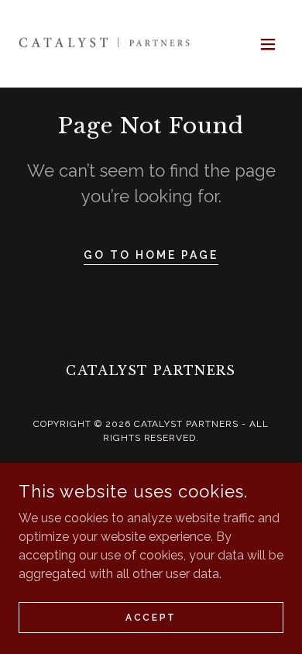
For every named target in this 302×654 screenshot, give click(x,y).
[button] (267, 44)
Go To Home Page (151, 255)
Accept (150, 616)
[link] (105, 44)
